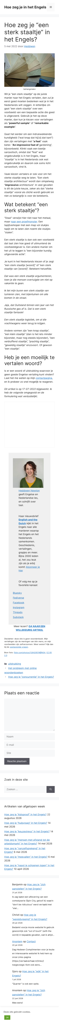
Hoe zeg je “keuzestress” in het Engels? (27, 831)
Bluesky (17, 593)
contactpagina (44, 378)
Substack (18, 617)
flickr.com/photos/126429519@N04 (29, 652)
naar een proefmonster (24, 221)
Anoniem (17, 941)
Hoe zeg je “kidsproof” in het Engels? (25, 814)
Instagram (18, 607)
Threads (17, 612)
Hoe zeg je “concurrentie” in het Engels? (31, 676)
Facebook (18, 602)
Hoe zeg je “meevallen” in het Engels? (26, 856)
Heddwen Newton (29, 490)
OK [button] (7, 1017)
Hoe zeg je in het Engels (25, 7)
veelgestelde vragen (19, 647)
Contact (31, 941)
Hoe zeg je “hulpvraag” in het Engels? (25, 823)
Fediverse (18, 597)
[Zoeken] (51, 789)
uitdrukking (14, 663)
